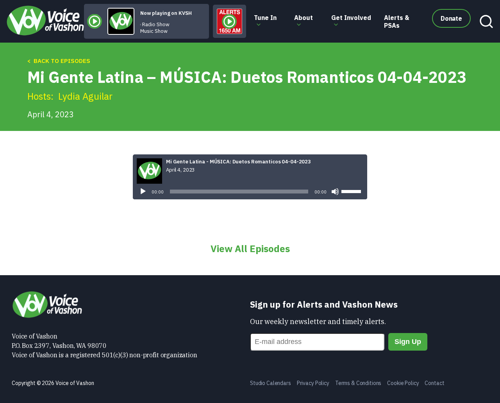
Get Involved (351, 17)
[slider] (352, 191)
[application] (250, 191)
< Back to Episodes (58, 60)
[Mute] (335, 191)
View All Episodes (250, 248)
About (303, 17)
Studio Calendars (270, 383)
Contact (434, 383)
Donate (451, 18)
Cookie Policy (403, 383)
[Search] (484, 21)
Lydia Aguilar (85, 96)
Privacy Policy (313, 383)
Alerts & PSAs (396, 21)
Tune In (265, 17)
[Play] (143, 191)
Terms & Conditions (358, 383)
